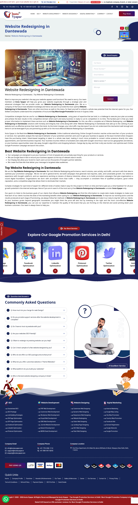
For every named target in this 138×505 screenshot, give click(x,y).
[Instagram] (122, 6)
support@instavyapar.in (15, 451)
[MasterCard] (59, 465)
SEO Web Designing (79, 428)
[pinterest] (129, 465)
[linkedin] (115, 465)
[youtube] (101, 465)
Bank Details (62, 482)
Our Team (58, 478)
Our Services (92, 478)
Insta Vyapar (10, 133)
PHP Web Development (48, 408)
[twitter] (122, 465)
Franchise (29, 478)
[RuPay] (49, 465)
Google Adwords (111, 428)
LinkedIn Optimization (42, 264)
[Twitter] (117, 6)
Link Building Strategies (15, 415)
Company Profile (17, 478)
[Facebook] (112, 6)
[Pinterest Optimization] (69, 253)
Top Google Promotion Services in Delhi (85, 497)
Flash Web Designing (79, 431)
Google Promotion (93, 133)
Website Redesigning (80, 418)
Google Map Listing (112, 412)
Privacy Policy (113, 478)
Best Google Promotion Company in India (117, 497)
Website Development (51, 14)
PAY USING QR (15, 465)
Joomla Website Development (50, 425)
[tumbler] (94, 465)
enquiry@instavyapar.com (16, 453)
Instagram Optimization (122, 264)
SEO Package (12, 412)
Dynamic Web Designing (81, 412)
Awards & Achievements (43, 478)
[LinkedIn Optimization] (42, 253)
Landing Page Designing (81, 425)
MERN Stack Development (49, 431)
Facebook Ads (110, 421)
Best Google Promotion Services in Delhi (87, 502)
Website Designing (69, 14)
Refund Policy (25, 482)
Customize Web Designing (81, 408)
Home (33, 14)
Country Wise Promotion (114, 418)
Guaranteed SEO (13, 408)
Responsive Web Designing (82, 415)
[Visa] (40, 465)
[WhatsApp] (132, 6)
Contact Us (102, 478)
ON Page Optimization (15, 418)
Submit (110, 99)
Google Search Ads (21, 157)
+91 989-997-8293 (29, 7)
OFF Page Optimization (15, 421)
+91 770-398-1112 (36, 2)
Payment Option (38, 482)
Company (100, 14)
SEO (38, 14)
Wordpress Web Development (50, 415)
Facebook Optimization (15, 264)
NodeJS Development (48, 428)
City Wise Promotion (112, 415)
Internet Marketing (112, 408)
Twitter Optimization (95, 264)
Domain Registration (112, 425)
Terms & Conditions (11, 482)
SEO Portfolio (51, 482)
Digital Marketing (87, 14)
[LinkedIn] (127, 6)
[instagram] (108, 465)
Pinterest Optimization (69, 264)
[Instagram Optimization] (122, 253)
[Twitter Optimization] (96, 253)
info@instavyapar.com (49, 7)
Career (82, 478)
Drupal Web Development (49, 418)
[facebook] (87, 465)
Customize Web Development (50, 412)
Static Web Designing (80, 421)
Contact (109, 14)
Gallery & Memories (70, 478)
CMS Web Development (48, 421)
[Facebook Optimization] (15, 253)
